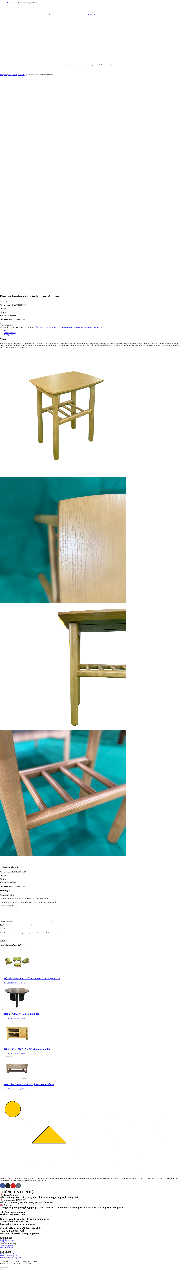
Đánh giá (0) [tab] (8, 335)
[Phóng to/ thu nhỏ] (1, 1267)
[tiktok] (90, 8)
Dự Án (93, 65)
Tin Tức (101, 65)
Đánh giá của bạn (6, 906)
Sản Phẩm (83, 65)
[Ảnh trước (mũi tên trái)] (1, 1269)
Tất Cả (37, 327)
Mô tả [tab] (6, 331)
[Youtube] (90, 10)
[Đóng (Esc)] (7, 1267)
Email (2, 929)
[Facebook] (90, 5)
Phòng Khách (12, 75)
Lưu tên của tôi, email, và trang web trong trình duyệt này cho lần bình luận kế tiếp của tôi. (33, 933)
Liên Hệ (109, 65)
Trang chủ (72, 65)
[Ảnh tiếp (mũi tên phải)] (3, 1269)
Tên (2, 925)
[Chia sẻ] (5, 1267)
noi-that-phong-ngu (66, 327)
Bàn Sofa (21, 75)
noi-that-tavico (78, 327)
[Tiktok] (18, 1185)
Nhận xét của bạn (6, 921)
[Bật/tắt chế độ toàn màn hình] (3, 1267)
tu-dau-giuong (97, 327)
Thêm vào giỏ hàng (6, 325)
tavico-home (88, 327)
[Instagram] (90, 7)
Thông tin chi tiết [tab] (10, 333)
